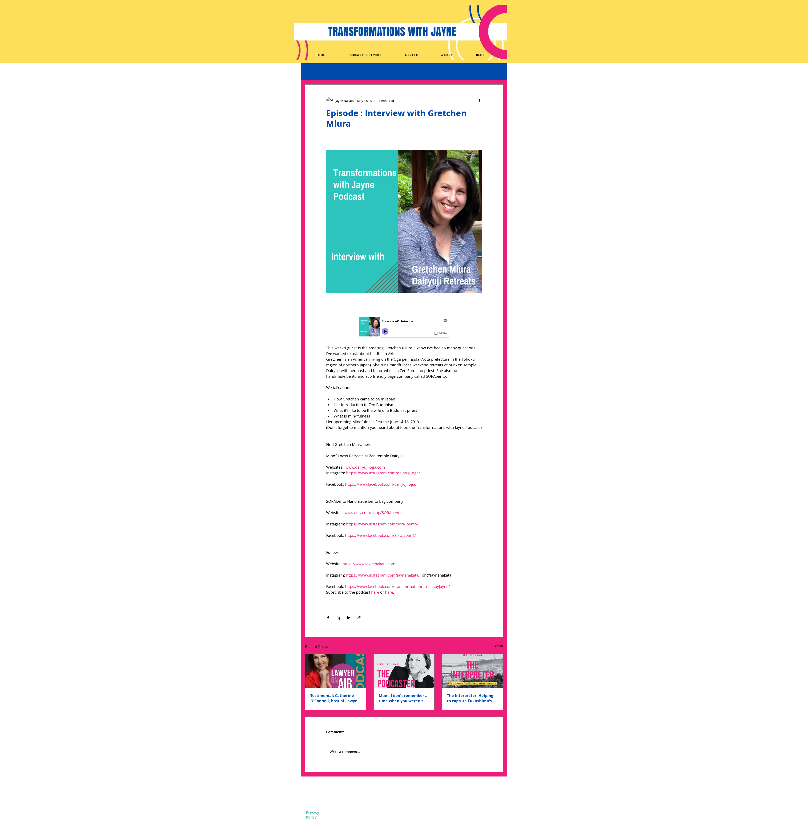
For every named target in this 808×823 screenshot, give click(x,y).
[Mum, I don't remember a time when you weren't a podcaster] (404, 671)
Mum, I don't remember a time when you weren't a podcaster (403, 698)
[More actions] (479, 100)
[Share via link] (359, 618)
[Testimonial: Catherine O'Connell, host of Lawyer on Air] (335, 671)
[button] (498, 71)
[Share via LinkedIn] (349, 618)
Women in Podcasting (367, 72)
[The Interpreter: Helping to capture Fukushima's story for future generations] (472, 671)
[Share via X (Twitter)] (338, 618)
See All (498, 646)
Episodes (311, 72)
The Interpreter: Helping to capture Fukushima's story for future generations (470, 698)
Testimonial (334, 72)
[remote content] (404, 328)
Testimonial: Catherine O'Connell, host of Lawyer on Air (334, 698)
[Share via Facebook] (328, 618)
